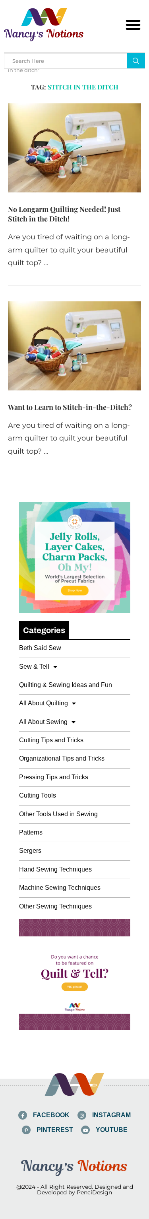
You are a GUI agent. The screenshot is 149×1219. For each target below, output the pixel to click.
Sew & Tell (34, 666)
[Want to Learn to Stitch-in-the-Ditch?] (74, 345)
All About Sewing (43, 721)
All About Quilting (43, 703)
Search (136, 60)
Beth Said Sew (40, 647)
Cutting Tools (37, 795)
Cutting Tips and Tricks (51, 740)
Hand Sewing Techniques (55, 869)
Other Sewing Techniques (55, 906)
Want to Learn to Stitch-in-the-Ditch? (70, 407)
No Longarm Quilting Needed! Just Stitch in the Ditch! (64, 213)
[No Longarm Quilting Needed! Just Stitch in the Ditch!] (74, 147)
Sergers (30, 850)
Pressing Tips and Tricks (53, 777)
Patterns (31, 832)
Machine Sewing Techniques (60, 887)
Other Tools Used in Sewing (58, 814)
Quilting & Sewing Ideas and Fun (65, 684)
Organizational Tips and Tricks (61, 758)
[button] (133, 25)
